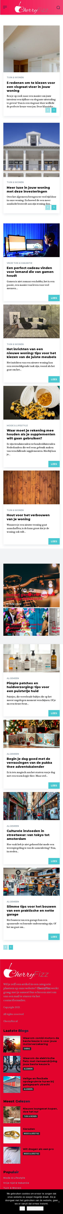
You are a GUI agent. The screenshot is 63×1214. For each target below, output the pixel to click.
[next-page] (53, 110)
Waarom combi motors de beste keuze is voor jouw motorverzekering (41, 1041)
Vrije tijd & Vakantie (19, 263)
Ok (22, 1208)
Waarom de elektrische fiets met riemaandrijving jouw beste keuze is (40, 1061)
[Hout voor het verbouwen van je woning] (31, 487)
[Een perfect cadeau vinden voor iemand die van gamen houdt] (31, 240)
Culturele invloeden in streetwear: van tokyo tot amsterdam (28, 835)
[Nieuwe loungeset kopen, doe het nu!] (11, 1114)
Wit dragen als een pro (38, 1149)
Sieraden (29, 1128)
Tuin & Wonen (15, 77)
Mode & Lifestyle (17, 426)
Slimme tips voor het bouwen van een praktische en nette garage (31, 910)
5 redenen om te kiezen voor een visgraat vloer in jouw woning (31, 87)
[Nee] (58, 1201)
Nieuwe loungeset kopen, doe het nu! (40, 1110)
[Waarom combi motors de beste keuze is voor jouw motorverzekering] (11, 1044)
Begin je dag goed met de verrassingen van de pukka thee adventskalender (29, 763)
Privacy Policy (35, 1208)
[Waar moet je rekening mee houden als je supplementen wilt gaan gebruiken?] (31, 403)
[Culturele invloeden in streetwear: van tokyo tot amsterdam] (31, 806)
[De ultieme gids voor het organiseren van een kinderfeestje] (25, 622)
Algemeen (13, 678)
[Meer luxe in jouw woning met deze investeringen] (31, 168)
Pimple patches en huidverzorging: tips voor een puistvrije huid (28, 687)
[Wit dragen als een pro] (11, 1155)
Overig (27, 1048)
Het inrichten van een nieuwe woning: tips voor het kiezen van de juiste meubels (31, 353)
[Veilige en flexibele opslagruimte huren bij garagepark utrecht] (11, 1084)
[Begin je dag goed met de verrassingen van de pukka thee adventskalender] (31, 734)
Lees (54, 298)
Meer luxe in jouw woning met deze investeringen (28, 189)
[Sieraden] (11, 1135)
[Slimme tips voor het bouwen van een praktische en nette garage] (31, 882)
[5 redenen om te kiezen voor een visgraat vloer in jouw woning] (31, 70)
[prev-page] (47, 110)
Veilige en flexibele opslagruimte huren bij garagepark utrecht (38, 1081)
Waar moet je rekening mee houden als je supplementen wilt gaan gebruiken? (31, 434)
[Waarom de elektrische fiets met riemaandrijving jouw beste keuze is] (11, 1064)
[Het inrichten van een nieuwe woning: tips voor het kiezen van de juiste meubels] (31, 321)
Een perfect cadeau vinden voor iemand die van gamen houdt (30, 272)
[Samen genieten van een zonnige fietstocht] (31, 585)
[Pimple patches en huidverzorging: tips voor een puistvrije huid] (31, 658)
